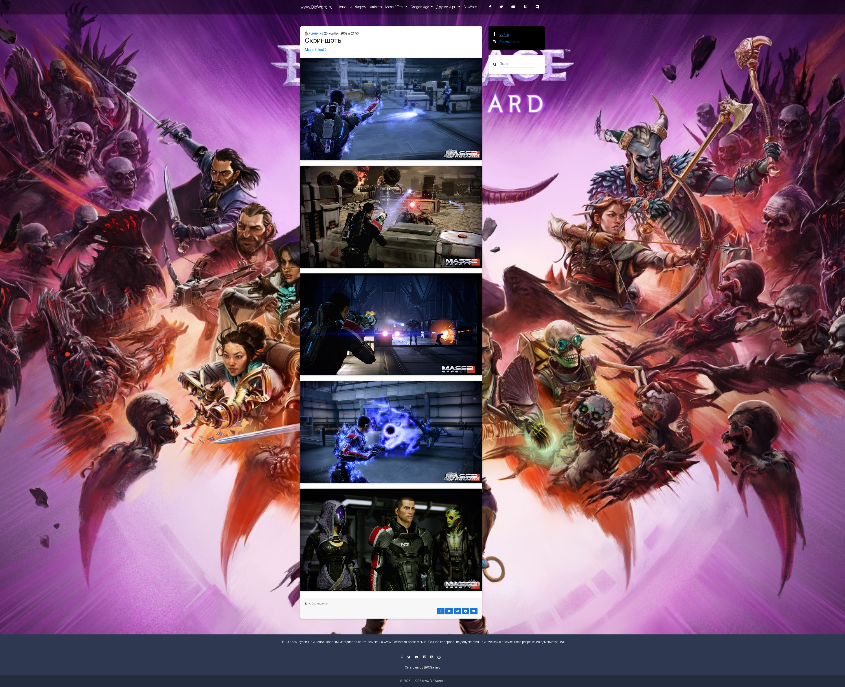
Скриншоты (320, 603)
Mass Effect (395, 7)
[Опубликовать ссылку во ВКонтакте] (457, 611)
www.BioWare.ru (316, 7)
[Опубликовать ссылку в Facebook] (441, 611)
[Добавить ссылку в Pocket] (474, 611)
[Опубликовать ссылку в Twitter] (449, 611)
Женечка (315, 33)
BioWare (470, 7)
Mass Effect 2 (316, 50)
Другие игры (446, 7)
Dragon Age (420, 7)
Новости (345, 7)
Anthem (376, 7)
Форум (360, 7)
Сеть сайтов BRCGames (422, 667)
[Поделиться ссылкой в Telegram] (465, 611)
